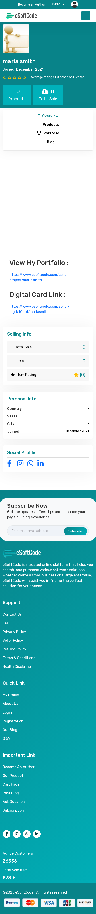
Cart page (11, 784)
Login (7, 712)
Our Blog (10, 730)
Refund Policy (14, 649)
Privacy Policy (14, 632)
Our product (13, 776)
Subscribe (75, 531)
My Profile (11, 695)
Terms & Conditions (19, 658)
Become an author (19, 767)
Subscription (13, 810)
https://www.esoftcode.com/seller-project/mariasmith (39, 277)
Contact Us (12, 614)
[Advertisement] (48, 200)
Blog (50, 142)
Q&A (6, 738)
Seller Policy (13, 640)
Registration (13, 721)
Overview (49, 116)
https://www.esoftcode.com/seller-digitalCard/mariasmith (39, 309)
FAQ (6, 623)
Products (50, 124)
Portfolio (50, 133)
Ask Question (14, 802)
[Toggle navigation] (85, 15)
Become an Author (31, 4)
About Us (10, 704)
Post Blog (11, 793)
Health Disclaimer (17, 666)
